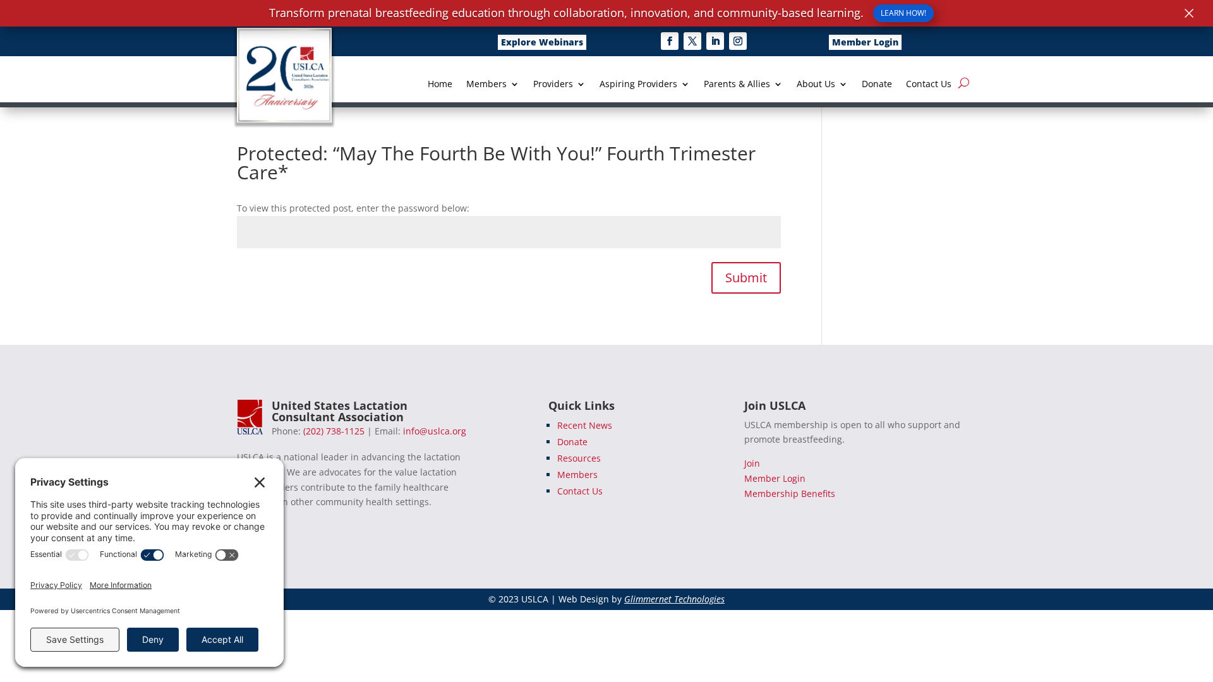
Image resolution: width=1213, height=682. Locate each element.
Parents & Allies (737, 85)
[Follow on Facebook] (670, 41)
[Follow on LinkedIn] (715, 41)
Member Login (865, 42)
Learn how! (903, 13)
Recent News (584, 425)
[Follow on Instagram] (738, 41)
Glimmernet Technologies (674, 599)
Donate (877, 85)
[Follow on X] (692, 41)
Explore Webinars (542, 42)
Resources (579, 458)
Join (752, 463)
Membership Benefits (789, 494)
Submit (746, 277)
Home (440, 85)
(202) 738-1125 (334, 431)
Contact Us (928, 85)
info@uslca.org (434, 431)
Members (486, 85)
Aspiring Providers (638, 85)
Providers (553, 85)
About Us (816, 85)
